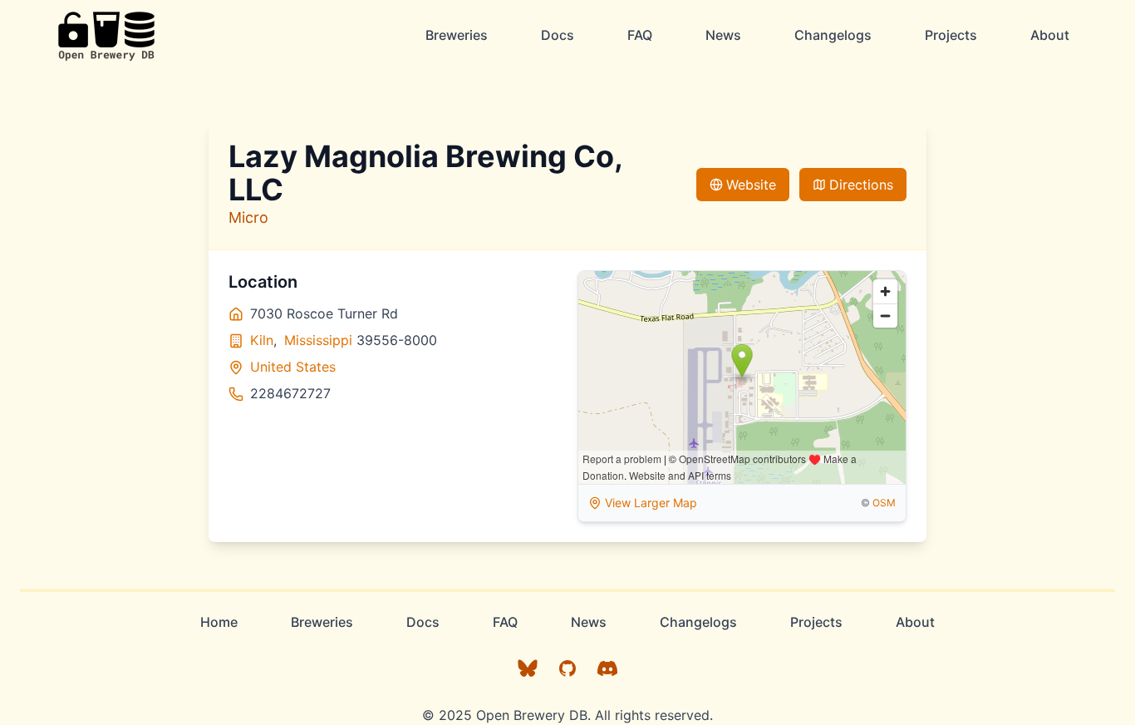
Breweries (456, 35)
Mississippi (318, 340)
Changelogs (833, 35)
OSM (884, 502)
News (723, 35)
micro (248, 217)
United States (293, 366)
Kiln (261, 340)
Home (219, 622)
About (1049, 35)
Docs (557, 35)
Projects (951, 35)
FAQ (639, 35)
